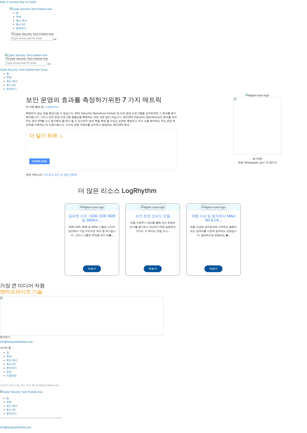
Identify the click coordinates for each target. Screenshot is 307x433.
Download (39, 161)
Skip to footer (28, 2)
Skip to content (9, 2)
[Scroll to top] (2, 431)
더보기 (92, 268)
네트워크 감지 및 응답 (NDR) (60, 174)
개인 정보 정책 (116, 151)
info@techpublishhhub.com (16, 341)
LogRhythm (52, 106)
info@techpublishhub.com (15, 427)
